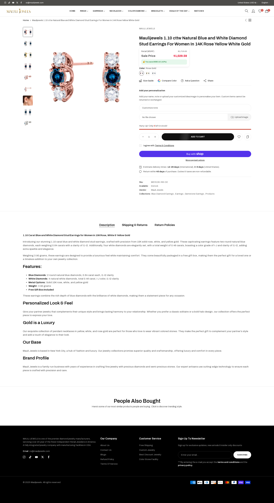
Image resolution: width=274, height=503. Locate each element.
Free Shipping (146, 445)
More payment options (195, 160)
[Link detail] (5, 3)
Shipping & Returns (134, 225)
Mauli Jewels (147, 28)
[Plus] (155, 137)
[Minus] (142, 137)
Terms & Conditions (164, 145)
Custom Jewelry (147, 450)
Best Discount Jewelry (150, 454)
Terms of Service (109, 464)
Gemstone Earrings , (195, 194)
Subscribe (242, 455)
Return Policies (165, 225)
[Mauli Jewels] (18, 11)
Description (107, 225)
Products (209, 194)
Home (26, 20)
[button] (239, 136)
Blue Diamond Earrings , (163, 194)
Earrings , (179, 194)
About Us (104, 445)
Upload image (241, 117)
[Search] (246, 11)
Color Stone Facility (148, 459)
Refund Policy (107, 459)
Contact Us (105, 450)
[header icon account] (253, 11)
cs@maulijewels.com (36, 451)
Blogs (103, 454)
